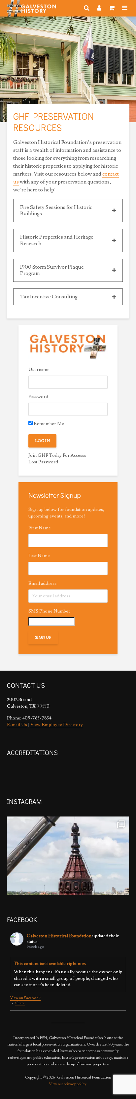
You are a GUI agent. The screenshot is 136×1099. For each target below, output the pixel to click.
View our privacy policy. (68, 1084)
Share (20, 1003)
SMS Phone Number (49, 611)
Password (38, 397)
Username (39, 370)
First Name (39, 528)
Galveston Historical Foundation (59, 936)
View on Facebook (25, 998)
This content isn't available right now (50, 964)
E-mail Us (17, 725)
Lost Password (43, 462)
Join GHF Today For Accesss (57, 455)
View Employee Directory (56, 725)
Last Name (39, 556)
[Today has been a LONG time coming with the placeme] (68, 877)
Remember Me (48, 424)
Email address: (42, 583)
